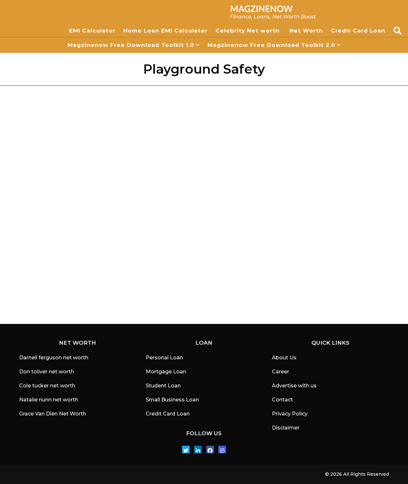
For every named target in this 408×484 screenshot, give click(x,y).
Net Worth (306, 30)
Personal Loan (164, 358)
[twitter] (186, 449)
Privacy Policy (290, 414)
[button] (398, 30)
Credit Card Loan (359, 30)
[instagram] (222, 449)
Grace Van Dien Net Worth (52, 414)
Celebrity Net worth (248, 30)
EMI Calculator (92, 30)
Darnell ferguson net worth (53, 358)
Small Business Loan (172, 400)
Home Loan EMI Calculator (165, 30)
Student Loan (163, 386)
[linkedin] (198, 449)
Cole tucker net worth (47, 386)
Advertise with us (294, 386)
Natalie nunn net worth (48, 400)
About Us (284, 358)
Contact (282, 400)
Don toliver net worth (46, 372)
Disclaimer (285, 428)
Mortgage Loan (166, 372)
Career (280, 372)
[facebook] (210, 449)
